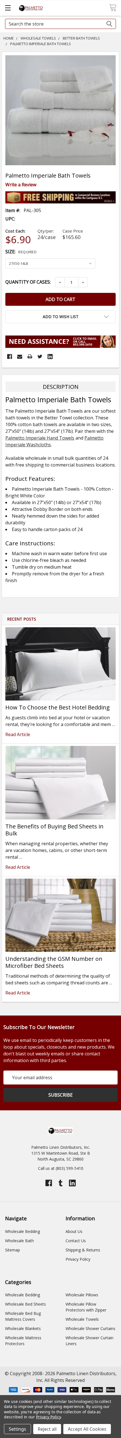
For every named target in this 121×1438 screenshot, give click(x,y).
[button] (60, 316)
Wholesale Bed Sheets (25, 1304)
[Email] (19, 356)
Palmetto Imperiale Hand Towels (39, 438)
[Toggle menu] (7, 7)
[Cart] (112, 7)
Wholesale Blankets (23, 1328)
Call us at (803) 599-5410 (60, 1168)
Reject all (47, 1429)
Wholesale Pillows (82, 1294)
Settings (17, 1429)
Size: (21, 252)
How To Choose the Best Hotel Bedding (57, 707)
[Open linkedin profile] (72, 1183)
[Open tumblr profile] (60, 1183)
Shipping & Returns (83, 1250)
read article (17, 734)
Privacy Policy (78, 1259)
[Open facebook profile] (49, 1183)
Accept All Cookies (87, 1429)
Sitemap (12, 1250)
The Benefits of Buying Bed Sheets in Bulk (54, 830)
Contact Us (76, 1240)
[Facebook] (9, 356)
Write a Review (20, 185)
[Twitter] (40, 356)
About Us (74, 1231)
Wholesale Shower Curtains (90, 1328)
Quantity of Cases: (28, 282)
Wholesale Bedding (22, 1231)
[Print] (30, 356)
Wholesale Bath (19, 1240)
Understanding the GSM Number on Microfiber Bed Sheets (53, 962)
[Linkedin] (50, 356)
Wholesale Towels (82, 1319)
